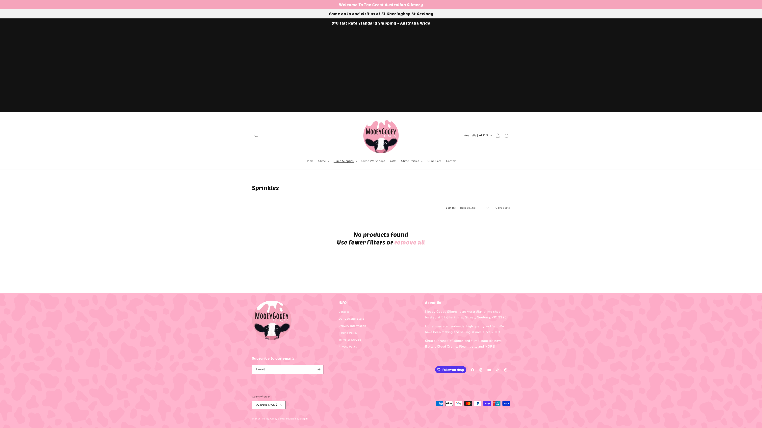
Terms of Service (350, 340)
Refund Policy (348, 333)
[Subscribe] (319, 369)
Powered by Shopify (297, 418)
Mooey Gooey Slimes (274, 418)
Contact (344, 312)
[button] (256, 135)
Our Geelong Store (351, 319)
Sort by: (451, 208)
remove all (409, 242)
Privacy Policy (348, 347)
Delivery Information (352, 326)
